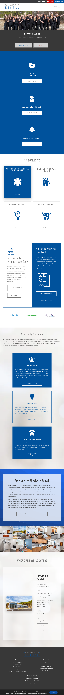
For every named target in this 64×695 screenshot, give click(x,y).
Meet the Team (24, 514)
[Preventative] (46, 182)
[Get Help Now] (32, 130)
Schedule (59, 1)
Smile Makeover (18, 662)
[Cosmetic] (17, 216)
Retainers (17, 669)
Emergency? (50, 1)
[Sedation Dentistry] (32, 98)
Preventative (46, 194)
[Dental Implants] (32, 397)
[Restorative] (46, 216)
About (46, 662)
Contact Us (41, 514)
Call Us (42, 625)
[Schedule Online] (32, 65)
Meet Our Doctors (23, 45)
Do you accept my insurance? (17, 288)
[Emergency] (17, 182)
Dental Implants (32, 419)
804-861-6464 (40, 613)
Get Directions (44, 630)
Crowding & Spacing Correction (18, 671)
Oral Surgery (18, 664)
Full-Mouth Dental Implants (18, 666)
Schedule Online (32, 81)
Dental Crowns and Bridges (32, 453)
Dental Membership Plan (46, 293)
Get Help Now (32, 144)
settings (45, 693)
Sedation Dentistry (32, 112)
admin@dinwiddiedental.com (44, 621)
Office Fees (14, 295)
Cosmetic (17, 227)
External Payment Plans (46, 300)
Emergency (18, 194)
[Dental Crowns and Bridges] (32, 433)
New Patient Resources (46, 668)
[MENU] (59, 6)
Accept (53, 692)
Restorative (46, 227)
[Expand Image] (6, 532)
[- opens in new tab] (14, 315)
